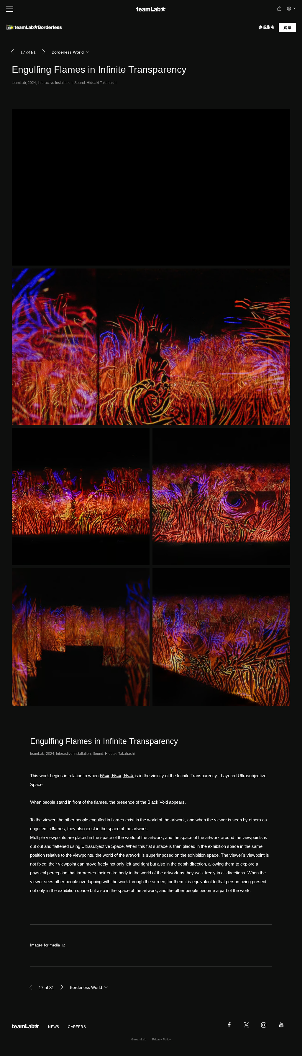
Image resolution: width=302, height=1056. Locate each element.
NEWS (53, 1027)
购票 (287, 27)
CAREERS (77, 1027)
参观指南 (266, 27)
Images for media (45, 945)
